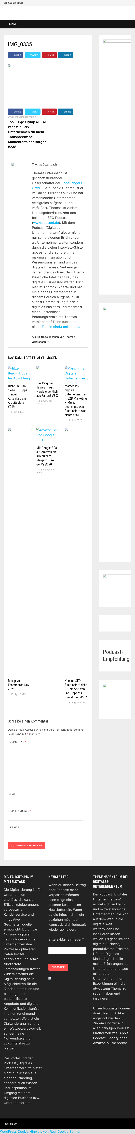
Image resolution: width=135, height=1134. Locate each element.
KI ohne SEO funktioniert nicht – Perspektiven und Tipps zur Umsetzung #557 (76, 689)
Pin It (50, 55)
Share (17, 55)
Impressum (10, 1123)
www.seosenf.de (46, 223)
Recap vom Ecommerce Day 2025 (18, 685)
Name (12, 794)
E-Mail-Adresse (19, 810)
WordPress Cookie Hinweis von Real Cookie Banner (40, 1132)
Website (13, 827)
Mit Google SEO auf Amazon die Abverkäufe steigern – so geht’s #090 (46, 456)
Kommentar (17, 741)
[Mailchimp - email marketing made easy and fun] (49, 978)
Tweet (34, 55)
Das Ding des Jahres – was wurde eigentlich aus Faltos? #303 (47, 389)
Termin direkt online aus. (61, 327)
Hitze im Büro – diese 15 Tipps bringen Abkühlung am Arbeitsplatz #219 (18, 396)
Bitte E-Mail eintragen (66, 939)
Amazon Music (104, 1043)
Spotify (113, 1038)
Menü (13, 24)
